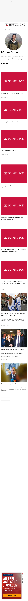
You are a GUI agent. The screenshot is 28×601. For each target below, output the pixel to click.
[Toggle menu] (3, 24)
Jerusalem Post (4, 29)
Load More (5, 399)
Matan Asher (10, 29)
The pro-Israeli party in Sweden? (10, 384)
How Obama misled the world (9, 150)
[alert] (11, 586)
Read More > (4, 63)
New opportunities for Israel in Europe (12, 349)
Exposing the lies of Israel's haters (11, 122)
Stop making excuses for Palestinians (12, 93)
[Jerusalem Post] (15, 24)
